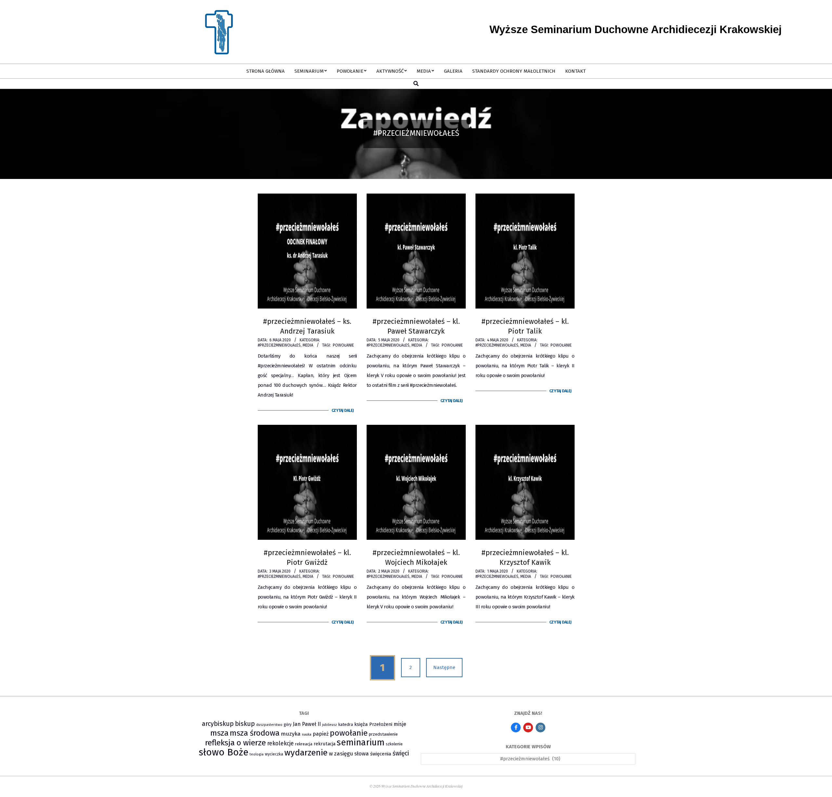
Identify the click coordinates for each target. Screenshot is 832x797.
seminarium (360, 742)
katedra (345, 724)
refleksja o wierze (235, 742)
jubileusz (329, 725)
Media (308, 345)
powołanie (343, 345)
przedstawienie (383, 734)
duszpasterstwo (269, 725)
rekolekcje (280, 743)
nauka (306, 734)
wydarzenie (306, 753)
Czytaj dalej (343, 410)
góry (288, 724)
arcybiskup (218, 723)
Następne (444, 667)
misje (400, 724)
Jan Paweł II (307, 724)
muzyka (291, 733)
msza (219, 733)
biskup (245, 723)
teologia (257, 754)
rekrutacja (324, 744)
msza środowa (255, 733)
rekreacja (303, 743)
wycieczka (274, 754)
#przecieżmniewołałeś (279, 345)
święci (401, 753)
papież (321, 734)
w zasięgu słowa (349, 753)
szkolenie (394, 744)
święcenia (380, 754)
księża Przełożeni (373, 724)
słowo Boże (223, 752)
